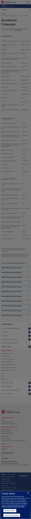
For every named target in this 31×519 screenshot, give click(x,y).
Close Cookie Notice (12, 515)
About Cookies (10, 510)
